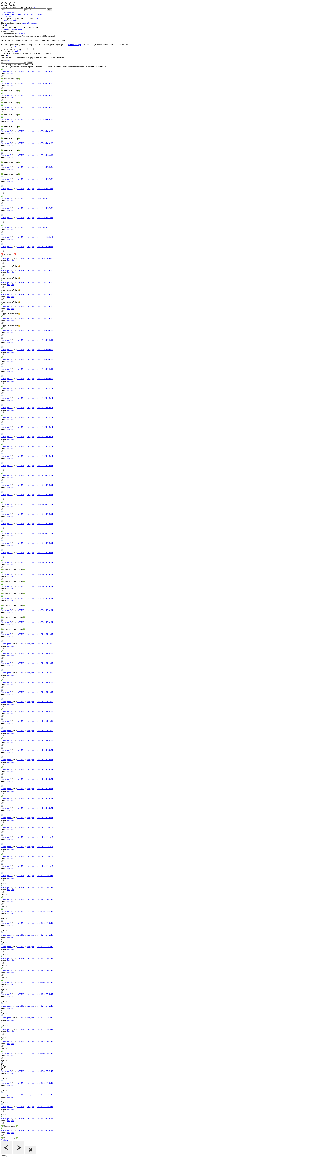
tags (23, 14)
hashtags (28, 14)
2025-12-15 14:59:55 (45, 1118)
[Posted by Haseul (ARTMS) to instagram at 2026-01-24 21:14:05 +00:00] (2, 632)
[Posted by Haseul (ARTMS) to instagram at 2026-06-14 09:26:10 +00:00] (2, 235)
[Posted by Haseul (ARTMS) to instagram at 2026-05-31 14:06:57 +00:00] (2, 244)
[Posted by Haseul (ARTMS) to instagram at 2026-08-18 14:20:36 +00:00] (2, 69)
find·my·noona (6, 16)
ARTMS (36, 19)
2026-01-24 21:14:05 (45, 634)
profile (25, 19)
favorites (35, 14)
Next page (5, 1140)
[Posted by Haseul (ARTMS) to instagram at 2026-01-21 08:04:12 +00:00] (2, 825)
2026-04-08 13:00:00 (45, 330)
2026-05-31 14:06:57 (45, 247)
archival (18, 51)
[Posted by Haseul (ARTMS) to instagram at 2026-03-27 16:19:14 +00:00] (2, 386)
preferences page (74, 45)
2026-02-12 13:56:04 (45, 562)
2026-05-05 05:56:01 (45, 259)
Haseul (3, 71)
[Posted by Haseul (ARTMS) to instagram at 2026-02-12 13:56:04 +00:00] (2, 560)
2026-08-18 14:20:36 (45, 71)
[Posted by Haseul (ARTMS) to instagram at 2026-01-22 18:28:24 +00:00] (2, 748)
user (12, 73)
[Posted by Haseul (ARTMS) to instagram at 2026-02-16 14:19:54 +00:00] (2, 463)
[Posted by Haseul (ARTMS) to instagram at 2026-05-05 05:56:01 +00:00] (2, 256)
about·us (10, 12)
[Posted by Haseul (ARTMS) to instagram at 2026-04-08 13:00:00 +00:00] (2, 328)
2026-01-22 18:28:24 (45, 750)
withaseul (4, 29)
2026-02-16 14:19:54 (45, 466)
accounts (12, 14)
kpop (7, 14)
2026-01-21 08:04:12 (45, 827)
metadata (34, 23)
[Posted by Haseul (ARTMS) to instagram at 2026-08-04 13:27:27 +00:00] (2, 177)
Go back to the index (9, 21)
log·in (35, 7)
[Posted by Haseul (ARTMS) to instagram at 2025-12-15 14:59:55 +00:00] (2, 1116)
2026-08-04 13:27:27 (45, 179)
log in (49, 10)
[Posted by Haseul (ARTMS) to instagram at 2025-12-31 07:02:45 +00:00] (2, 873)
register (4, 12)
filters (41, 14)
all (15, 47)
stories (11, 29)
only (23, 34)
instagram (18, 29)
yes (19, 34)
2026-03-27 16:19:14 (45, 388)
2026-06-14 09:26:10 (45, 237)
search (18, 14)
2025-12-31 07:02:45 (45, 876)
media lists (26, 23)
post (8, 73)
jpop (2, 14)
